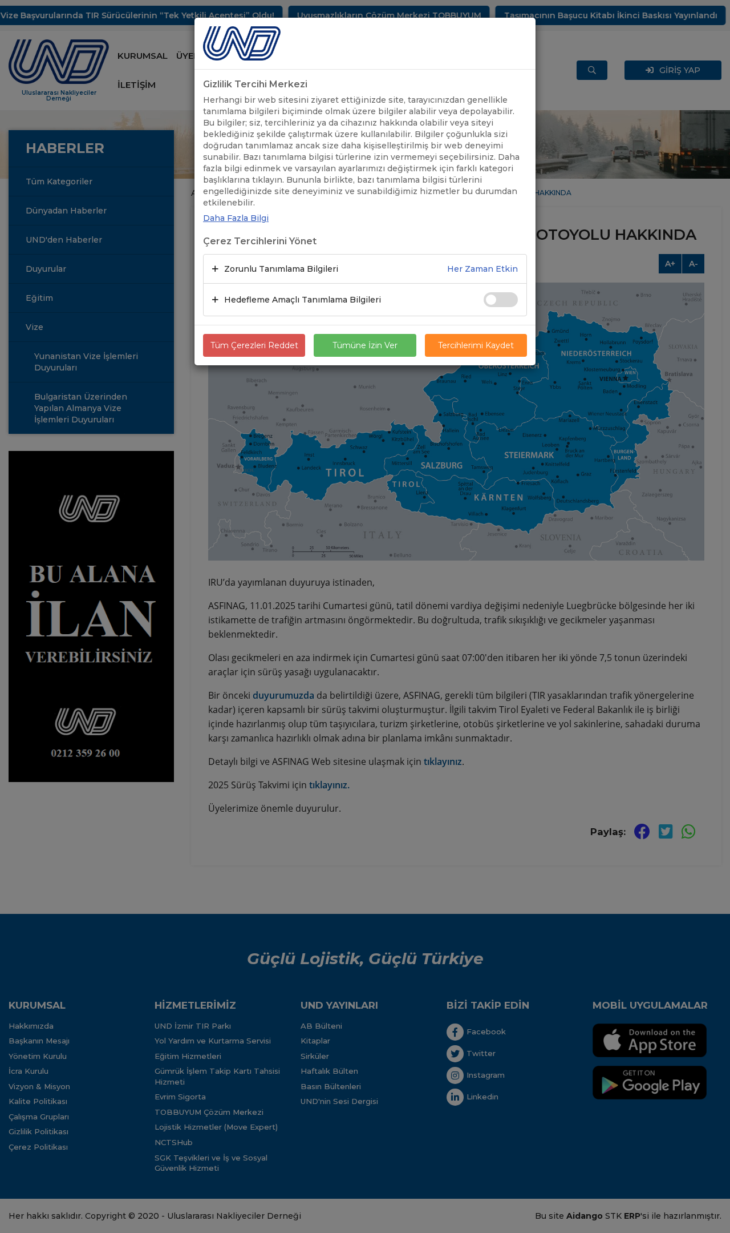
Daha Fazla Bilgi (236, 218)
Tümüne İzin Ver (365, 345)
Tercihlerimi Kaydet (476, 345)
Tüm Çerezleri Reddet (254, 345)
